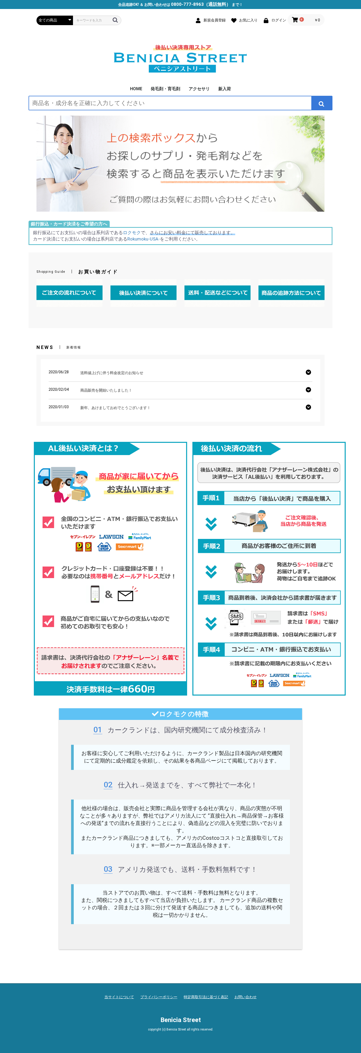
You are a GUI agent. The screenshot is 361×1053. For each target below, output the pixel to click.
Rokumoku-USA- (143, 239)
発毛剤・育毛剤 (165, 88)
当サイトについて (119, 997)
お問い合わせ (245, 997)
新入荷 (224, 88)
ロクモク (132, 232)
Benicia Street (180, 1020)
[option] (180, 164)
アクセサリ (199, 88)
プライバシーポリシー (158, 997)
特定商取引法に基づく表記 (206, 997)
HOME (136, 88)
